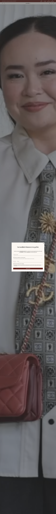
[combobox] (15, 261)
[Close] (43, 243)
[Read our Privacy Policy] (41, 258)
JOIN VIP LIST (28, 268)
